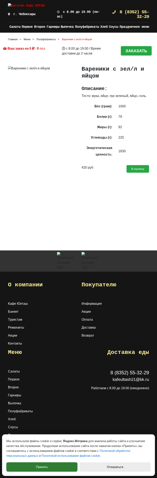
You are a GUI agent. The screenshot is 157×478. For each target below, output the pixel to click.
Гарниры (53, 27)
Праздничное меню (134, 27)
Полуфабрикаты (87, 27)
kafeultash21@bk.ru (131, 379)
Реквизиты (16, 327)
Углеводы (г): (101, 137)
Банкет (13, 311)
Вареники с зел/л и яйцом (77, 39)
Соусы (113, 27)
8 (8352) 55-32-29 (133, 14)
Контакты (15, 343)
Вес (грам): (103, 106)
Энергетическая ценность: (99, 151)
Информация (92, 303)
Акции (12, 335)
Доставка (89, 327)
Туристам (15, 319)
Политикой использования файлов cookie (70, 455)
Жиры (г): (104, 127)
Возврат (88, 335)
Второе (39, 27)
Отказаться (115, 467)
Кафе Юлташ (18, 303)
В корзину (137, 168)
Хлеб (104, 27)
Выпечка (67, 27)
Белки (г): (104, 116)
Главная (13, 39)
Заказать (136, 51)
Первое (27, 27)
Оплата (87, 319)
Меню (27, 39)
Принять (42, 467)
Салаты (14, 27)
